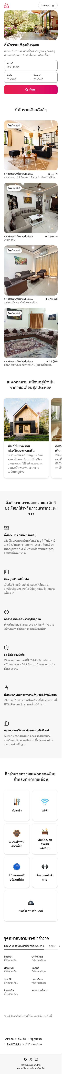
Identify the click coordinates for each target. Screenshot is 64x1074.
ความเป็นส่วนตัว (25, 1068)
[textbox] (17, 79)
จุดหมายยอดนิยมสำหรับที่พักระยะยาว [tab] (24, 945)
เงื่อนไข (40, 1068)
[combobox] (31, 67)
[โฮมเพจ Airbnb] (6, 5)
